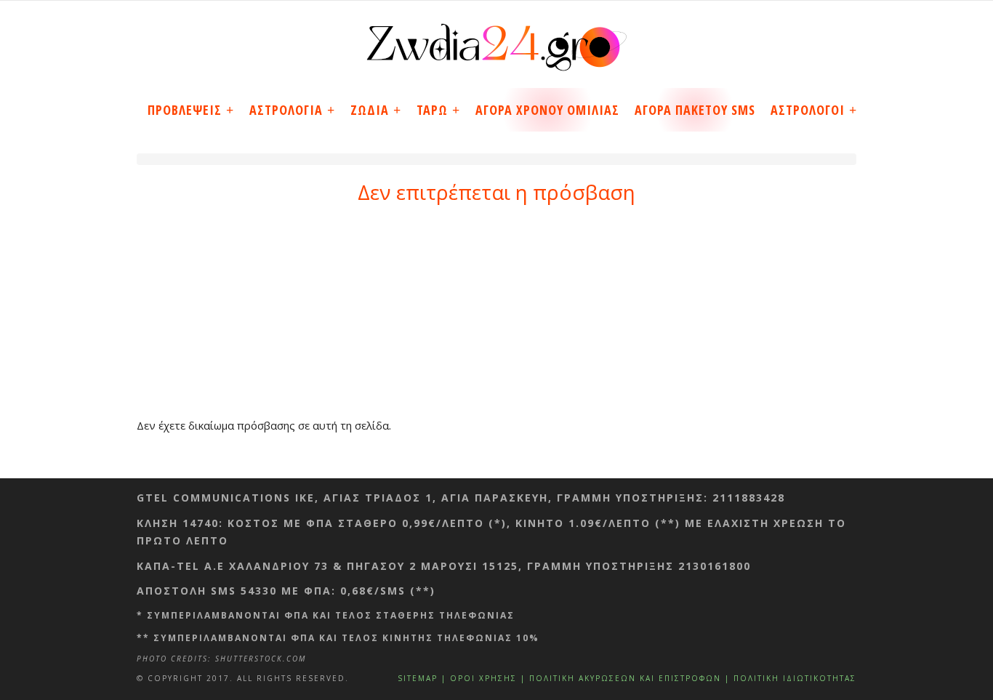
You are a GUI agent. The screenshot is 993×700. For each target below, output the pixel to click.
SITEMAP (418, 678)
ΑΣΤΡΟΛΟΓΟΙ (808, 109)
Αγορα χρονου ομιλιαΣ (547, 109)
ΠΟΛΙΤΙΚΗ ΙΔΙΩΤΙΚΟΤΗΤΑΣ (794, 678)
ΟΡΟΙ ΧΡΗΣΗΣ (483, 678)
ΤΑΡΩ (432, 109)
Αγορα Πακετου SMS (695, 109)
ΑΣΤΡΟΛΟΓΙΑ (286, 109)
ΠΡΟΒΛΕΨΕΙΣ (185, 109)
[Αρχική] (496, 41)
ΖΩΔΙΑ (369, 109)
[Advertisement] (496, 314)
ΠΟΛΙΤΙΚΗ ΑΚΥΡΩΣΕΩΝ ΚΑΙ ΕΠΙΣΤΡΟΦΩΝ (625, 678)
